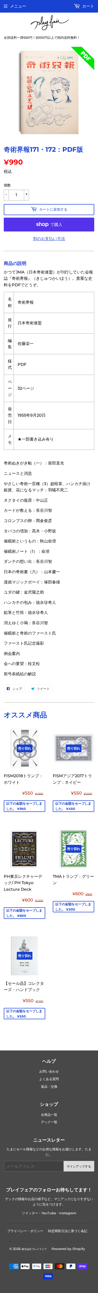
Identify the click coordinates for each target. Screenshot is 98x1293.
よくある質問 (49, 1079)
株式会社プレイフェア (34, 1249)
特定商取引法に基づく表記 (67, 1231)
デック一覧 (49, 1122)
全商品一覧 (49, 1115)
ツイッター (30, 1213)
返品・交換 (49, 1086)
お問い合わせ (49, 1071)
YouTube (48, 1213)
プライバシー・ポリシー (25, 1231)
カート (87, 6)
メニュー (18, 6)
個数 (7, 185)
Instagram (67, 1213)
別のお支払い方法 (49, 238)
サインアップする (79, 1166)
